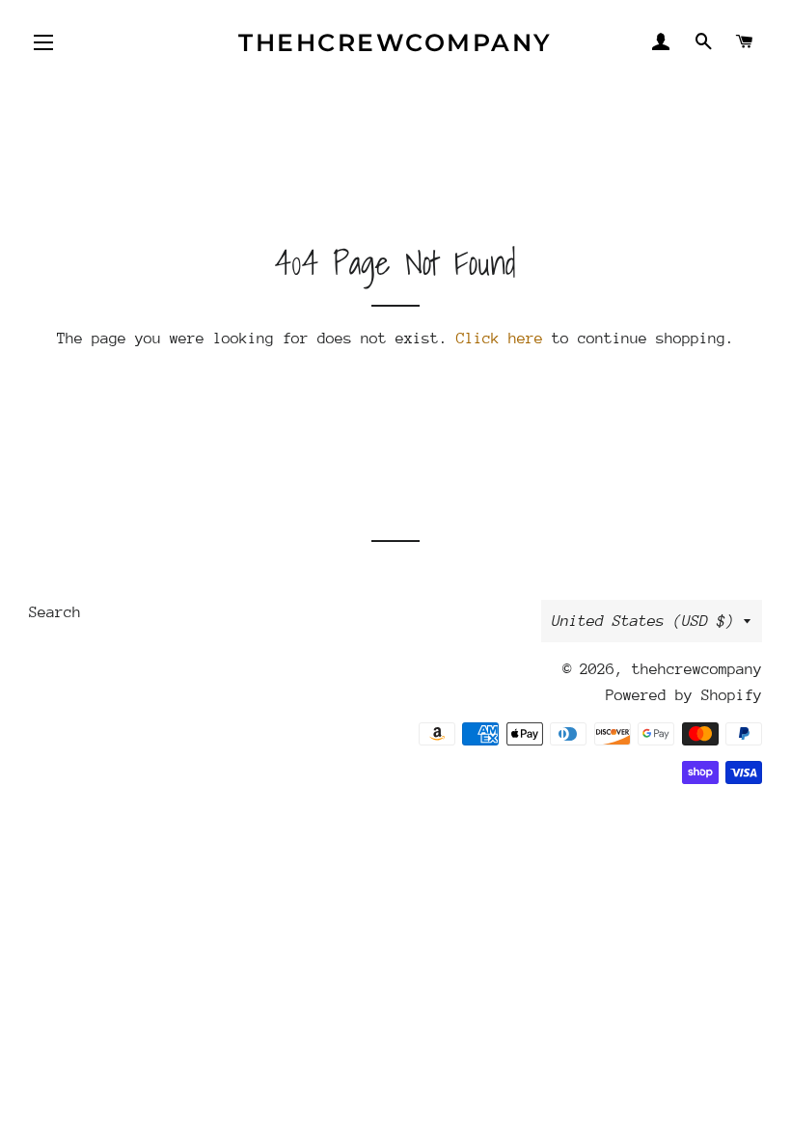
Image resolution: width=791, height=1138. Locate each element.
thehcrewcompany (395, 42)
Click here (499, 338)
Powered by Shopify (684, 695)
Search (55, 612)
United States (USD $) (643, 621)
